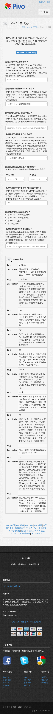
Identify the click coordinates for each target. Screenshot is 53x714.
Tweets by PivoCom (11, 586)
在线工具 (34, 27)
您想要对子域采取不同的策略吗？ (19, 134)
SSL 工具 (17, 533)
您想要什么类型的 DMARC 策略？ (19, 88)
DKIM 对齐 (10, 174)
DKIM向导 (10, 525)
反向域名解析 (14, 530)
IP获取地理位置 (21, 528)
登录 (48, 2)
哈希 (31, 528)
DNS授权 (20, 525)
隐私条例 (24, 621)
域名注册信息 (36, 533)
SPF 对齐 (32, 174)
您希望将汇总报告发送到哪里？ (18, 112)
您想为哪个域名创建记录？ (16, 61)
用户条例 (15, 621)
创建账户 (42, 2)
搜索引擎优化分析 (28, 530)
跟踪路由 (26, 533)
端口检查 (42, 528)
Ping (36, 528)
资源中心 (25, 27)
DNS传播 (38, 525)
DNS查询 (29, 525)
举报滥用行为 (35, 621)
